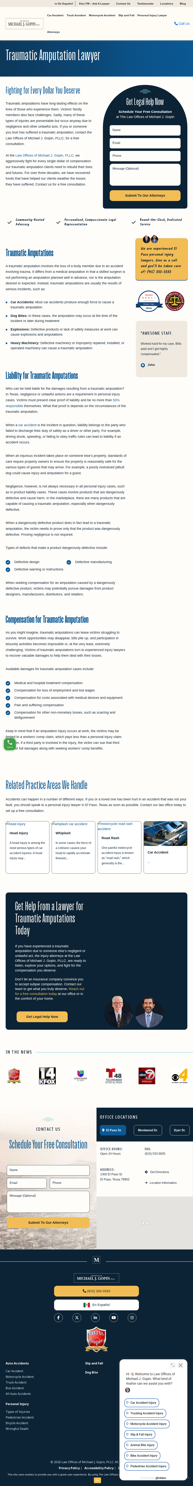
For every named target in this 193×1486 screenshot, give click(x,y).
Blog (183, 3)
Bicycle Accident (17, 1423)
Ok (97, 1480)
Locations (166, 3)
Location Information (163, 1182)
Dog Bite (91, 1372)
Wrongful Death (17, 1429)
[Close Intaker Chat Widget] (181, 1365)
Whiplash (63, 833)
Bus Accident (15, 1388)
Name (117, 130)
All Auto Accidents (18, 1394)
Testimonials (145, 3)
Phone (117, 155)
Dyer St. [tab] (179, 1130)
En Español (65, 3)
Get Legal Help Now (42, 1017)
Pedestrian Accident (20, 1417)
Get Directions (159, 1172)
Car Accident (158, 852)
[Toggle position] (173, 1365)
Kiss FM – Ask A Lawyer (94, 3)
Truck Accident (16, 1382)
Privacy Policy (69, 1468)
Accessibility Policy (98, 1468)
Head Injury (19, 833)
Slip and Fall (94, 1363)
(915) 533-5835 (155, 1153)
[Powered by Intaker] (161, 1478)
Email (116, 142)
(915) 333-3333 (159, 272)
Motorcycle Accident (20, 1377)
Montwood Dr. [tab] (147, 1130)
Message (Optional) (126, 168)
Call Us (184, 24)
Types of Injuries (18, 1412)
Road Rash (110, 838)
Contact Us (123, 3)
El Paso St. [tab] (113, 1130)
